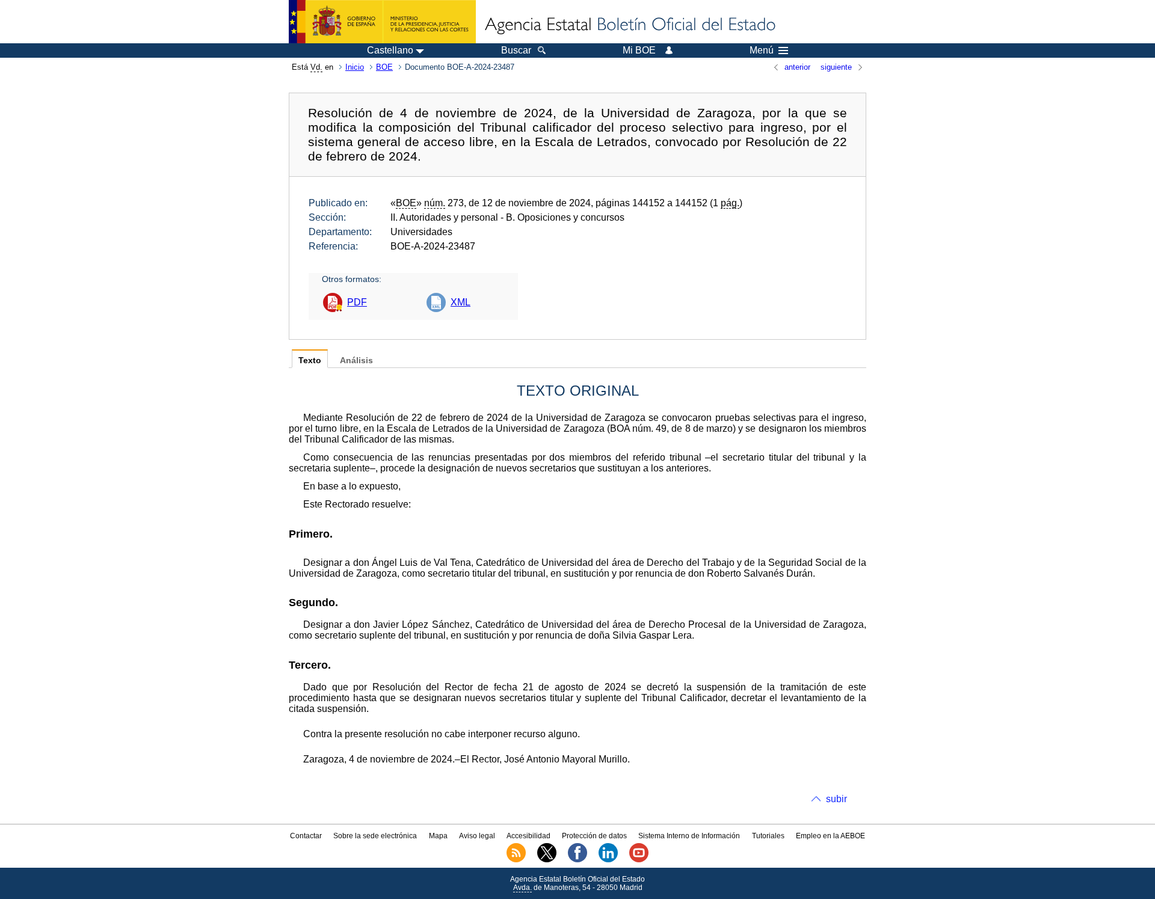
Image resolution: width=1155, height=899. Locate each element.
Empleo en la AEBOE (830, 836)
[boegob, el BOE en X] (546, 860)
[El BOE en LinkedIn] (608, 860)
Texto (309, 360)
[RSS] (516, 860)
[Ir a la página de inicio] (629, 25)
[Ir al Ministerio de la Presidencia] (382, 21)
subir (836, 799)
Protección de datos (594, 836)
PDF (357, 302)
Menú (762, 50)
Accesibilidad (528, 836)
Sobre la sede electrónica (375, 836)
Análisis (356, 360)
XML (460, 302)
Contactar (306, 836)
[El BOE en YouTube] (638, 860)
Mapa (438, 836)
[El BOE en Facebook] (577, 860)
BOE (384, 67)
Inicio (354, 67)
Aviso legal (477, 836)
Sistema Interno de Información (689, 836)
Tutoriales (768, 836)
